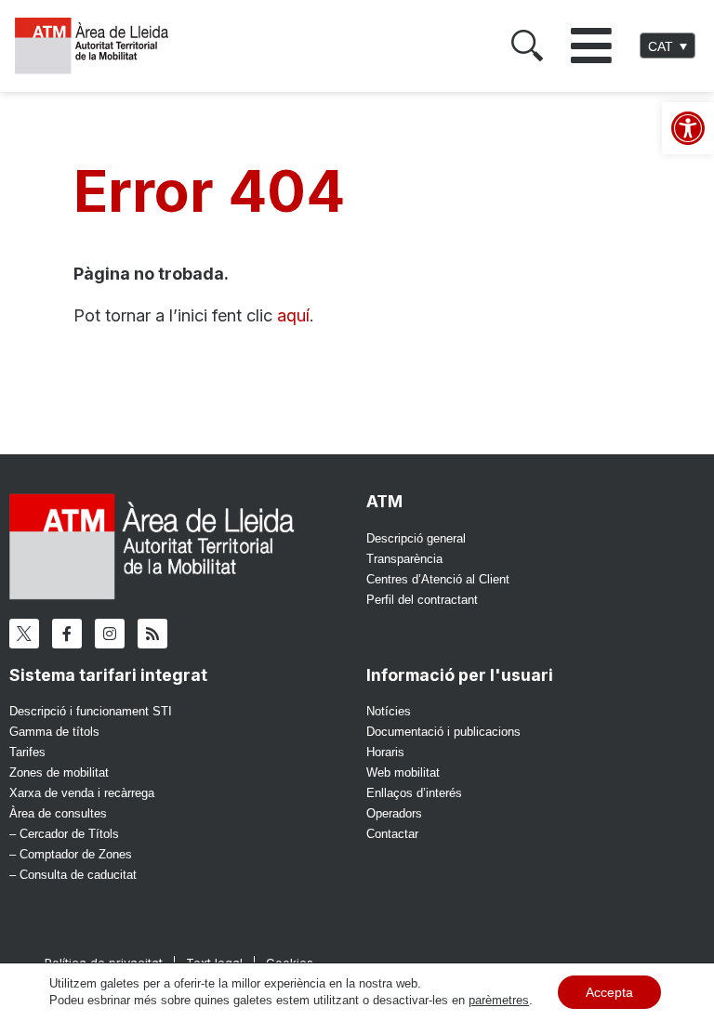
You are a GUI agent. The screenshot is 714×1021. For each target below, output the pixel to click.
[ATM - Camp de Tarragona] (100, 46)
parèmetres (499, 1000)
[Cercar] (527, 45)
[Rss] (152, 633)
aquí (293, 315)
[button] (591, 45)
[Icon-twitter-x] (24, 633)
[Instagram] (110, 633)
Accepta (609, 992)
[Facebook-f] (67, 633)
